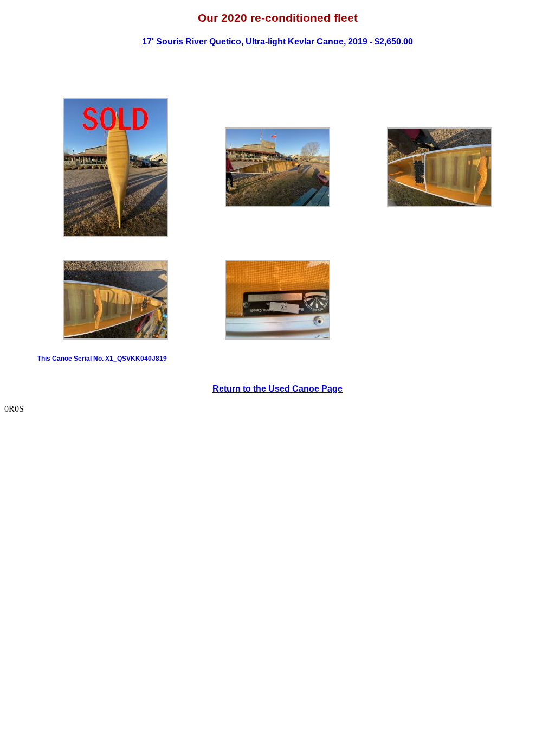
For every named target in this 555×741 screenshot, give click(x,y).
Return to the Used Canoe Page (277, 388)
